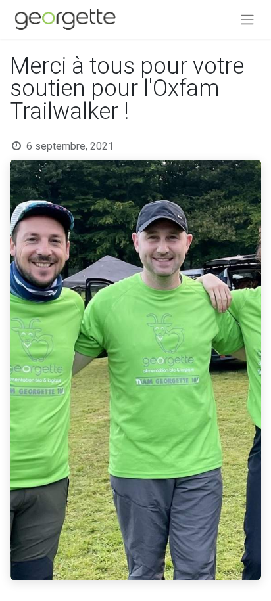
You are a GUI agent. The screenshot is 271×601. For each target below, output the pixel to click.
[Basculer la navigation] (247, 19)
